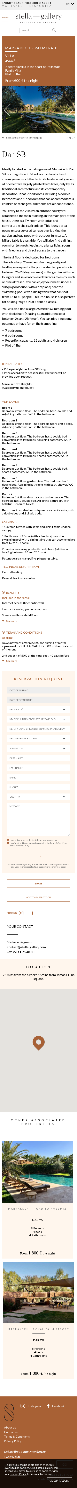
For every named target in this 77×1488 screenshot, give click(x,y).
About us (10, 1427)
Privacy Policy (13, 1441)
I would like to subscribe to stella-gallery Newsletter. (33, 840)
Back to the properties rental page (24, 137)
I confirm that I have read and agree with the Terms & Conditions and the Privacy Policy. (38, 844)
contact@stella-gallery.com (26, 947)
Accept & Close (59, 1480)
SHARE (38, 883)
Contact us (11, 1432)
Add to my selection (38, 897)
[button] (70, 4)
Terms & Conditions (17, 1436)
